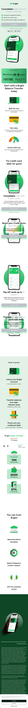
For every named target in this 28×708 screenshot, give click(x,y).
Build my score (14, 236)
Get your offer (14, 209)
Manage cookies (14, 706)
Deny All (14, 703)
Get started (14, 24)
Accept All (14, 700)
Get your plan (14, 305)
